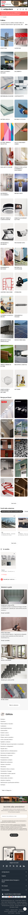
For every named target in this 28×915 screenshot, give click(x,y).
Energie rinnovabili (20, 340)
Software (17, 389)
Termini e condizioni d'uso (10, 911)
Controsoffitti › (4, 730)
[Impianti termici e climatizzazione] (7, 207)
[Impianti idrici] (21, 183)
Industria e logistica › (6, 780)
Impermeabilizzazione (7, 96)
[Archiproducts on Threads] (17, 866)
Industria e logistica (21, 364)
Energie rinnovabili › (5, 775)
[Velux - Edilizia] (7, 409)
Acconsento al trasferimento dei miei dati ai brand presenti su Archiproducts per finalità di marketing (13, 822)
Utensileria (18, 292)
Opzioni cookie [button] (14, 909)
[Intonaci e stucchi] (21, 109)
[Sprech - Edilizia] (21, 428)
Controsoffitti (19, 96)
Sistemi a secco (5, 119)
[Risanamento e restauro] (7, 257)
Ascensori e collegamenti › (7, 746)
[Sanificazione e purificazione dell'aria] (7, 379)
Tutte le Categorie (6, 790)
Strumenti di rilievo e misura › (8, 769)
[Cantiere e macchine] (7, 281)
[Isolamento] (21, 61)
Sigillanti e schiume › (6, 741)
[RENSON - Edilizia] (7, 448)
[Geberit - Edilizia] (21, 409)
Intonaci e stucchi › (5, 735)
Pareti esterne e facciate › (7, 723)
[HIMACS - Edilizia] (7, 428)
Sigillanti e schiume (6, 167)
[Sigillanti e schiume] (7, 156)
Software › (3, 784)
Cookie (20, 909)
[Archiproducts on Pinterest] (10, 866)
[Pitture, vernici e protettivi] (7, 132)
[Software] (21, 379)
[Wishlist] (20, 9)
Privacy (7, 909)
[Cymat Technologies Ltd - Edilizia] (21, 448)
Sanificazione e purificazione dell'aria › (10, 782)
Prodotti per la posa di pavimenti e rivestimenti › (12, 744)
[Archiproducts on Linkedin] (23, 866)
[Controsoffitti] (21, 85)
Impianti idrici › (4, 748)
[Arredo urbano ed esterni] (7, 354)
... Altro (25, 24)
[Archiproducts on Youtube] (20, 866)
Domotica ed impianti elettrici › (8, 753)
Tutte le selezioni (13, 705)
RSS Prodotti (11, 913)
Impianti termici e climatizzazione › (9, 751)
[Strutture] (7, 38)
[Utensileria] (21, 281)
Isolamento (18, 71)
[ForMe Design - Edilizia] (21, 487)
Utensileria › (3, 766)
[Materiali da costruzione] (21, 257)
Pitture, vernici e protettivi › (7, 737)
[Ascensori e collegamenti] (7, 183)
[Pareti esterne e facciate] (7, 61)
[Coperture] (21, 38)
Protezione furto (20, 242)
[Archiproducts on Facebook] (4, 866)
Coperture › (3, 721)
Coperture (18, 48)
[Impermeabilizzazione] (7, 85)
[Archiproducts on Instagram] (7, 866)
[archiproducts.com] (8, 9)
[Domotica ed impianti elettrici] (21, 207)
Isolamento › (4, 726)
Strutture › (3, 719)
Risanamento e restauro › (7, 760)
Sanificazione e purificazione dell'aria (5, 391)
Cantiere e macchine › (6, 764)
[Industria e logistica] (21, 354)
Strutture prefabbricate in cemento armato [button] (12, 511)
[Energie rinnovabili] (21, 329)
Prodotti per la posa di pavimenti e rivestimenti (21, 169)
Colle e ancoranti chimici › (7, 739)
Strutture (4, 48)
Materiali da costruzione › (7, 762)
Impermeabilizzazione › (6, 728)
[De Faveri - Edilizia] (21, 467)
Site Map (18, 913)
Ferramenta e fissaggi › (6, 771)
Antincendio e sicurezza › (7, 755)
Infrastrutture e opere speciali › (8, 773)
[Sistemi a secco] (7, 109)
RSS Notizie (21, 911)
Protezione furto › (5, 757)
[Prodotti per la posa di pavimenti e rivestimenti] (21, 156)
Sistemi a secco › (5, 732)
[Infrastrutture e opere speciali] (7, 329)
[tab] (12, 511)
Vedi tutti (13, 503)
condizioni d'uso (16, 824)
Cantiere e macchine (7, 292)
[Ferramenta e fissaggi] (21, 305)
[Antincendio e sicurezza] (7, 232)
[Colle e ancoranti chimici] (21, 132)
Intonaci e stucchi (20, 119)
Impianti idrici (19, 193)
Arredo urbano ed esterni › (7, 778)
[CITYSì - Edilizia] (7, 487)
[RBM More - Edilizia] (7, 467)
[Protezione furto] (21, 232)
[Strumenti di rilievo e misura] (7, 305)
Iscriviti (15, 835)
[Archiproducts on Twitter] (13, 866)
